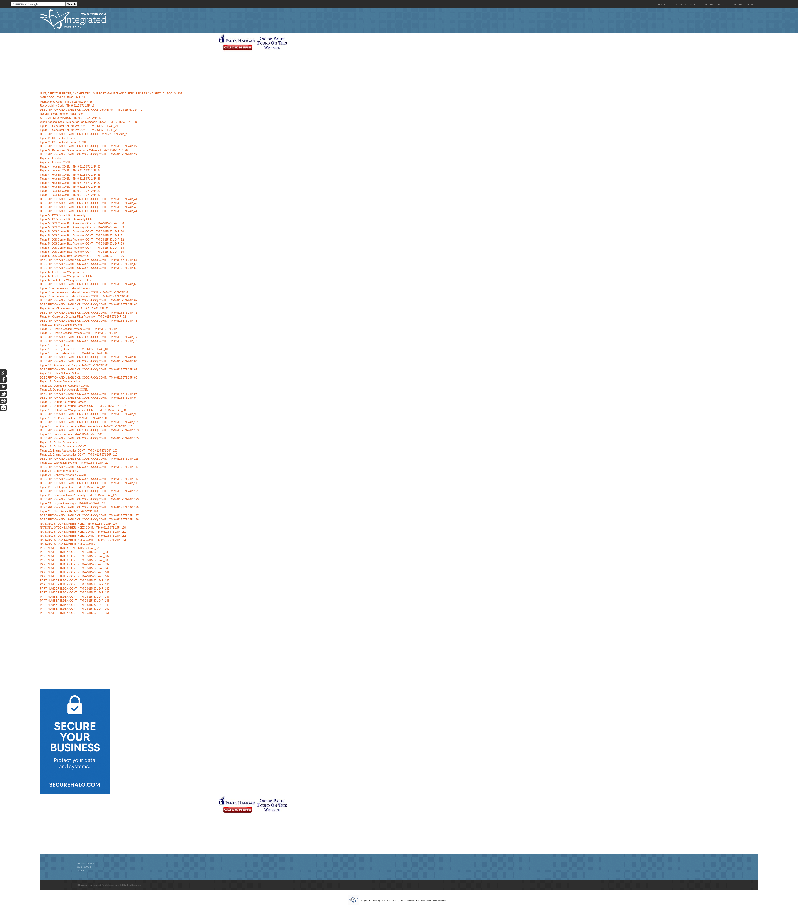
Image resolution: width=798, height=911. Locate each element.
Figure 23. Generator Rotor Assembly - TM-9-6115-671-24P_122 (78, 495)
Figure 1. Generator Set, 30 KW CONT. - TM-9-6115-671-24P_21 (79, 126)
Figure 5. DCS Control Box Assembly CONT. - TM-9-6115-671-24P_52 (82, 239)
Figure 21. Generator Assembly (59, 470)
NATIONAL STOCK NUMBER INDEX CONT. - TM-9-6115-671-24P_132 (83, 535)
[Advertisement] (128, 62)
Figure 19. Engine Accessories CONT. (63, 446)
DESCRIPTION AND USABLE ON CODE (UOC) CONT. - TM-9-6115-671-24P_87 (88, 369)
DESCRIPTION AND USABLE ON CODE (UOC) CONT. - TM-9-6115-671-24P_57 (88, 259)
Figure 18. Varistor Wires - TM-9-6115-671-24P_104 (71, 434)
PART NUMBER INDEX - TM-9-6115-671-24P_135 (70, 548)
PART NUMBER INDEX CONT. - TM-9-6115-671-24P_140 (74, 568)
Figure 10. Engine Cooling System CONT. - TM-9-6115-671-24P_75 (80, 328)
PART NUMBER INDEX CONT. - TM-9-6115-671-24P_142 (74, 576)
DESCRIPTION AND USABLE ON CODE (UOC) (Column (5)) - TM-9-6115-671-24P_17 (92, 109)
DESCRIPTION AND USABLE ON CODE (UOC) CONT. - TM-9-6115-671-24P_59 (88, 267)
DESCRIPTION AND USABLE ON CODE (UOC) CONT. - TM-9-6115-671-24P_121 (89, 491)
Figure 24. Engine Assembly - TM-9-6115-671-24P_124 (73, 503)
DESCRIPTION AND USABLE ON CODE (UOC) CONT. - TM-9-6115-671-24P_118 (89, 483)
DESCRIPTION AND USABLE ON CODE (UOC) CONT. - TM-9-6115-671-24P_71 (88, 312)
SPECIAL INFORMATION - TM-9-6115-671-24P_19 (70, 117)
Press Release (83, 867)
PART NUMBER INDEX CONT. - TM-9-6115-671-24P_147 (74, 596)
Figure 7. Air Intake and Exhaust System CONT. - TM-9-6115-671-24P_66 (84, 296)
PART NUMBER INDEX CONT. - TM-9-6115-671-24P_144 (74, 584)
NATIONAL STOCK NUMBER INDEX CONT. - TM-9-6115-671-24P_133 (83, 539)
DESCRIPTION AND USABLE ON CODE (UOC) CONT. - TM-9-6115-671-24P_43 (88, 207)
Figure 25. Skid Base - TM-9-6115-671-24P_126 (69, 511)
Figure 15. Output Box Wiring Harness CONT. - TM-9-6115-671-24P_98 (83, 410)
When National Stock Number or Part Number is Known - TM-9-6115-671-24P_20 (88, 121)
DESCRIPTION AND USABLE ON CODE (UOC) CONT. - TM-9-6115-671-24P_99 (88, 414)
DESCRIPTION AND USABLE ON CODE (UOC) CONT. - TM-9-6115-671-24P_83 (88, 357)
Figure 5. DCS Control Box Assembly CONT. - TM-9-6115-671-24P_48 (82, 223)
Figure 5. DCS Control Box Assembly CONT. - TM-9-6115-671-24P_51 (82, 235)
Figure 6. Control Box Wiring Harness (62, 272)
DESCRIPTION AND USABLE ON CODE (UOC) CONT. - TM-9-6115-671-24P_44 (88, 211)
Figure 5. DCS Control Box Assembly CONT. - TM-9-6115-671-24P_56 (82, 255)
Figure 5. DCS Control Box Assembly (62, 215)
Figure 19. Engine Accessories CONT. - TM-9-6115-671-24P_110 (78, 454)
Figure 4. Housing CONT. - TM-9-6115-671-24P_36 (70, 178)
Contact (80, 870)
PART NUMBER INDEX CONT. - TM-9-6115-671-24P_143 (74, 580)
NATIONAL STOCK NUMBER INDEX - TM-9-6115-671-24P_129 (78, 523)
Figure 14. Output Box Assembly (60, 381)
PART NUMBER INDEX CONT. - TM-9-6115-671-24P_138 (74, 560)
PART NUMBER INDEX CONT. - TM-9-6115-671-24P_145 (74, 588)
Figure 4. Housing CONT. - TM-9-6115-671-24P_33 (70, 166)
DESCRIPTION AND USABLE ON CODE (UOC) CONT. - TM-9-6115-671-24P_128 (89, 519)
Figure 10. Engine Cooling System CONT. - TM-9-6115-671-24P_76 (80, 332)
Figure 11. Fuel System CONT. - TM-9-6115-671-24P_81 (74, 349)
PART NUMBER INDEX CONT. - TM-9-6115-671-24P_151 (74, 612)
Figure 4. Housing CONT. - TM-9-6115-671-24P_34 (70, 170)
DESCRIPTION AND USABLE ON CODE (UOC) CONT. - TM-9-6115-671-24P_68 (88, 304)
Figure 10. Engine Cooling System (61, 324)
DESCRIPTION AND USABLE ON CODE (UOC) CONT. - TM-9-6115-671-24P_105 (89, 438)
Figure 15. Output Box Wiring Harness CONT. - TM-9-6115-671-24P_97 (83, 405)
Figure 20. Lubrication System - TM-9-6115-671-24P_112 (74, 462)
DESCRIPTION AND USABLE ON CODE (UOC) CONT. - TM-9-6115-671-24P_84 (88, 361)
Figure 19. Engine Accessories (59, 442)
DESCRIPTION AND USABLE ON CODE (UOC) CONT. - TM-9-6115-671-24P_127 (89, 515)
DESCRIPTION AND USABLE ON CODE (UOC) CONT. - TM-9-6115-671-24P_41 (88, 199)
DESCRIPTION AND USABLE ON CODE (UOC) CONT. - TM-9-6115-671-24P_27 (88, 146)
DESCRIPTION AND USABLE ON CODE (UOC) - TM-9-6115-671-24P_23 (84, 134)
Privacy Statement (85, 863)
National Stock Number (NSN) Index (61, 113)
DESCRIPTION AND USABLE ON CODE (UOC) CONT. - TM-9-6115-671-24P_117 (89, 478)
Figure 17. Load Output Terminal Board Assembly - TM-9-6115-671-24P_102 (86, 426)
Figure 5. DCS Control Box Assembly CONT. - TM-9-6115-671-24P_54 (82, 247)
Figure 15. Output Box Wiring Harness (63, 401)
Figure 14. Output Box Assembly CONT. (64, 385)
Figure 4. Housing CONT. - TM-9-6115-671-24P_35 (70, 174)
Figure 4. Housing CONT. (55, 162)
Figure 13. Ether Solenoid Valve (59, 373)
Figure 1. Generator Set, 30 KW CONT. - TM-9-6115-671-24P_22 (79, 130)
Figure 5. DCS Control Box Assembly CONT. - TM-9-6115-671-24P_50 (82, 231)
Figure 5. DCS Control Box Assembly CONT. (67, 219)
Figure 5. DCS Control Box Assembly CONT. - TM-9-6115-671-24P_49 (82, 227)
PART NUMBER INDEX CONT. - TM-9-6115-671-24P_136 (74, 552)
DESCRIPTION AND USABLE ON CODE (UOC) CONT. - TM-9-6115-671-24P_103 (89, 430)
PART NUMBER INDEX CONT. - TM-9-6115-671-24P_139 (74, 564)
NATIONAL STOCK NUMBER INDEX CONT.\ (67, 543)
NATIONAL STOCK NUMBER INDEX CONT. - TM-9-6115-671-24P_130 (83, 527)
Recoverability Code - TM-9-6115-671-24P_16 (67, 105)
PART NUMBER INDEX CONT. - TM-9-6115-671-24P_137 (74, 556)
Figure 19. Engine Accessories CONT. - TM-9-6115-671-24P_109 (78, 450)
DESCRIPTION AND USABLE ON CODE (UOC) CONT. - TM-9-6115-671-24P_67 (88, 300)
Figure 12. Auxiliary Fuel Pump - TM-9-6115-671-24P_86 (74, 365)
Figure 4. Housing (51, 158)
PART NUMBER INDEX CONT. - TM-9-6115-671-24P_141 (74, 572)
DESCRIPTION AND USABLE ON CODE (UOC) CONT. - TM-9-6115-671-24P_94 (88, 397)
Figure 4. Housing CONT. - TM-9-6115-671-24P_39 (70, 190)
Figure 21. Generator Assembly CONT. (63, 475)
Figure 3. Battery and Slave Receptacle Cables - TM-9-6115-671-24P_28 (84, 150)
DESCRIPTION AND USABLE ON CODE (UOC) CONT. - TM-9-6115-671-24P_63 (88, 284)
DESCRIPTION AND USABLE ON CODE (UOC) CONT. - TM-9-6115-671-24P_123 (89, 499)
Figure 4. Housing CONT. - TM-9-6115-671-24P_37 (70, 182)
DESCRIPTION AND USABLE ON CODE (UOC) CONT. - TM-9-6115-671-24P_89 (88, 377)
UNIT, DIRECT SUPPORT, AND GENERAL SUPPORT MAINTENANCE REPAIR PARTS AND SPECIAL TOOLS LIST (111, 93)
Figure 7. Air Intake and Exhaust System (65, 288)
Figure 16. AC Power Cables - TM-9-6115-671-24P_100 (73, 418)
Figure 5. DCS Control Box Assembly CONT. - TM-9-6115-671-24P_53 (82, 243)
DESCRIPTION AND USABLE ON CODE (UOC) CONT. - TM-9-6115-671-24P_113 (89, 466)
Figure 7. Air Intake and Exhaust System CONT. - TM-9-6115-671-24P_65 (84, 292)
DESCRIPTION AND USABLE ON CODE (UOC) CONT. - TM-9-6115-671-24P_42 (88, 203)
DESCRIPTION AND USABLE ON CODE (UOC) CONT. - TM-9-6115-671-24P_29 (88, 154)
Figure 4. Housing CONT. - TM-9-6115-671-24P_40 (70, 194)
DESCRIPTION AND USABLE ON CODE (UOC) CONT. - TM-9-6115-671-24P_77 (88, 337)
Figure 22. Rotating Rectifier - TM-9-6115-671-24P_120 (73, 487)
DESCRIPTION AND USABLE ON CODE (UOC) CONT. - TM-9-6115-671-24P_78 (88, 341)
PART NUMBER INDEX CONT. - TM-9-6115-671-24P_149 (74, 604)
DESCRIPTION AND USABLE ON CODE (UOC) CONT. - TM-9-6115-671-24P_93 (88, 393)
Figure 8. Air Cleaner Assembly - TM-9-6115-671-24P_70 (74, 308)
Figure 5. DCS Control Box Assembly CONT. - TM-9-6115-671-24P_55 (82, 251)
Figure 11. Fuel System (54, 345)
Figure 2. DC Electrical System (59, 138)
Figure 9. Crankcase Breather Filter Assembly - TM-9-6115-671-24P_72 (83, 316)
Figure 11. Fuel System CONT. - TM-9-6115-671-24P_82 (74, 353)
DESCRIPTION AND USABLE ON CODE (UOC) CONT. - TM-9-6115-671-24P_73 (88, 320)
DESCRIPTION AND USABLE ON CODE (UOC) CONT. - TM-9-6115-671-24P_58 (88, 264)
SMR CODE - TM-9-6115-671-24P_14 (62, 97)
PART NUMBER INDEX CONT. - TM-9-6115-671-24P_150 (74, 608)
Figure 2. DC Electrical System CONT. (63, 142)
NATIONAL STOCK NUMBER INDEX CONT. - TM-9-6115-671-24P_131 (83, 531)
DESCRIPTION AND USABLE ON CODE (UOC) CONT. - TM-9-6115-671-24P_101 (89, 422)
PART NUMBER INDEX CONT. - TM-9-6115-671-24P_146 (74, 592)
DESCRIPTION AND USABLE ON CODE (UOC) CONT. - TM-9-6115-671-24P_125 (89, 507)
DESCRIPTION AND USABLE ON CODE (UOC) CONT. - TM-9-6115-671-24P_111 (89, 458)
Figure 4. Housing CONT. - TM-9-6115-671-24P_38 (70, 186)
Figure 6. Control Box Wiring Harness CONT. (67, 276)
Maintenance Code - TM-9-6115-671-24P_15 (66, 101)
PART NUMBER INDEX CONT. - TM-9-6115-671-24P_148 (74, 600)
